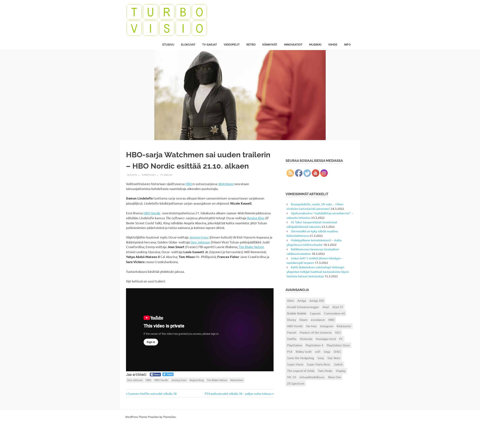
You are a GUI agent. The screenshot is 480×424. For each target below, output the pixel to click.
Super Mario (295, 364)
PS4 (289, 351)
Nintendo (306, 339)
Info (347, 44)
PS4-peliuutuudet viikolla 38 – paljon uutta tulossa (238, 393)
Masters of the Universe (316, 332)
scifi (317, 351)
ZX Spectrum (295, 383)
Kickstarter (344, 326)
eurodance (318, 319)
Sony (320, 358)
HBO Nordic (151, 213)
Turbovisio (148, 174)
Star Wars (333, 358)
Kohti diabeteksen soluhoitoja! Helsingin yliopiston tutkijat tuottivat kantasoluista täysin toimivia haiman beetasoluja (317, 271)
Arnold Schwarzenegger (303, 307)
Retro (251, 44)
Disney (291, 319)
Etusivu (168, 44)
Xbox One (334, 377)
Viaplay (341, 370)
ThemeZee (169, 416)
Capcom (315, 313)
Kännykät (269, 44)
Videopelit (232, 44)
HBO (188, 184)
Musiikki (315, 44)
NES (338, 332)
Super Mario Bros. (319, 364)
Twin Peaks (325, 370)
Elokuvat (188, 44)
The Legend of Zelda (300, 370)
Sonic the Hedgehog (300, 358)
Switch (338, 364)
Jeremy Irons (199, 237)
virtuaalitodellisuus (312, 377)
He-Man (311, 326)
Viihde (332, 44)
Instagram (326, 326)
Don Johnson (200, 242)
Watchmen (225, 184)
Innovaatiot (293, 44)
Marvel (291, 332)
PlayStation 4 (314, 345)
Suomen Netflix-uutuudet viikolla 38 (152, 393)
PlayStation (294, 345)
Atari (325, 307)
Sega (327, 351)
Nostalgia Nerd (326, 339)
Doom (303, 319)
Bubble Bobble (297, 313)
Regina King (256, 218)
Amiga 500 (316, 300)
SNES (337, 351)
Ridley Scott (304, 351)
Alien (290, 300)
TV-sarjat (209, 44)
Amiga (301, 300)
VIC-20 (291, 377)
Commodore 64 (334, 313)
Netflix (291, 339)
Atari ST (337, 307)
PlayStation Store (338, 345)
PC (341, 339)
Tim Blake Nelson (251, 247)
